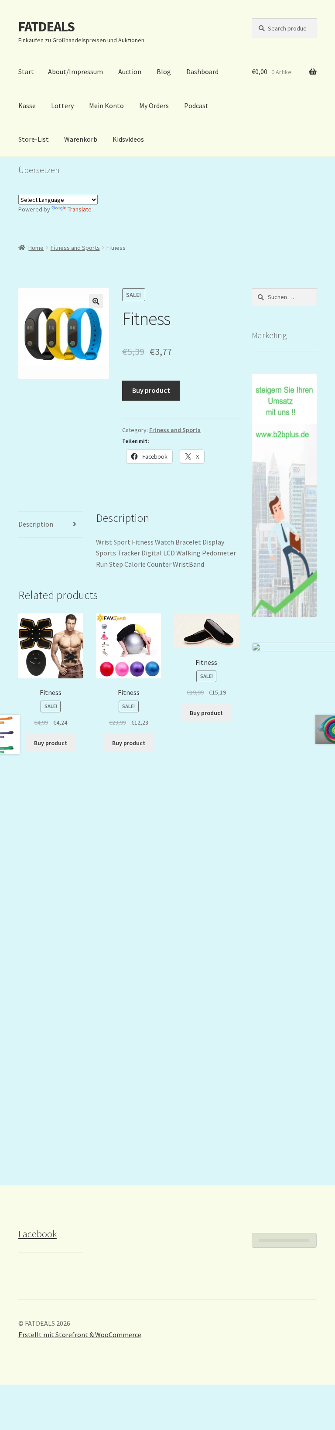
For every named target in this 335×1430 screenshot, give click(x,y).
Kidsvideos (128, 139)
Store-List (33, 139)
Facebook (37, 1234)
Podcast (196, 105)
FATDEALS (46, 26)
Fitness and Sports (75, 248)
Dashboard (202, 71)
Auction (129, 71)
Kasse (27, 105)
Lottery (62, 105)
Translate (80, 209)
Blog (164, 71)
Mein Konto (106, 105)
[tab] (50, 525)
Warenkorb (80, 139)
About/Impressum (75, 71)
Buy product (151, 390)
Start (26, 71)
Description (35, 524)
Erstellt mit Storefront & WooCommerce (79, 1334)
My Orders (154, 105)
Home (36, 248)
